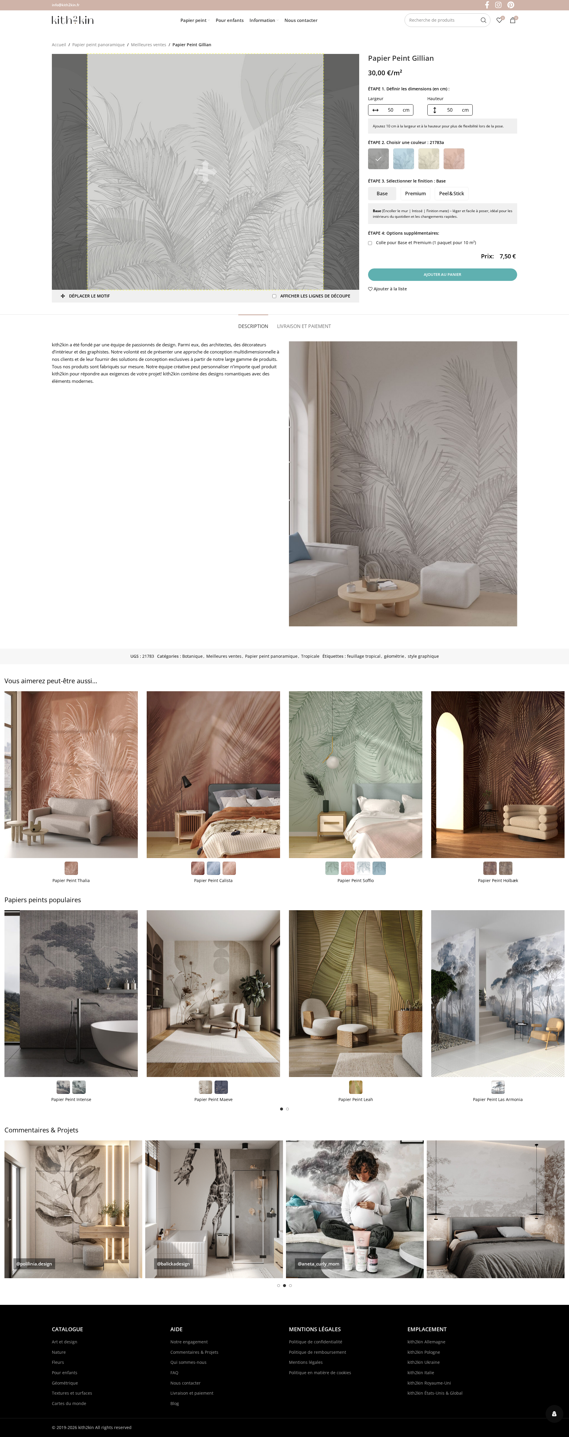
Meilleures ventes (148, 44)
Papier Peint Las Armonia (498, 1099)
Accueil (59, 44)
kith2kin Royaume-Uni (429, 1383)
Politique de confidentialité (315, 1342)
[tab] (253, 323)
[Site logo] (72, 19)
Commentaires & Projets (194, 1352)
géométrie (394, 656)
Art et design (64, 1342)
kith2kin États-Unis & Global (435, 1393)
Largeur (375, 98)
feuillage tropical (364, 656)
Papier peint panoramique (98, 44)
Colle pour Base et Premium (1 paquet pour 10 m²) (425, 242)
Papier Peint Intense (71, 1099)
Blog (174, 1403)
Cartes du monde (69, 1403)
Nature (59, 1352)
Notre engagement (189, 1342)
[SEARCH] (483, 20)
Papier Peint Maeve (213, 1099)
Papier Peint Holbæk (498, 880)
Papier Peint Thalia (71, 880)
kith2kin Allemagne (426, 1342)
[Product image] (71, 775)
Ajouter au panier (442, 274)
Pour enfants (64, 1372)
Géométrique (65, 1383)
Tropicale (310, 656)
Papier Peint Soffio (356, 880)
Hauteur (435, 98)
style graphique (423, 656)
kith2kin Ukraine (423, 1362)
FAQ (174, 1372)
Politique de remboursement (317, 1352)
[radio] (378, 158)
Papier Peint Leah (355, 1099)
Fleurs (58, 1362)
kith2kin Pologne (423, 1352)
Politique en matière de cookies (320, 1372)
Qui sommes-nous (188, 1362)
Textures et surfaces (72, 1393)
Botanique (192, 656)
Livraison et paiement (191, 1393)
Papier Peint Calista (213, 880)
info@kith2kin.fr (65, 4)
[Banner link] (73, 1209)
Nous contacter (185, 1383)
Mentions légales (306, 1362)
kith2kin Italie (420, 1372)
